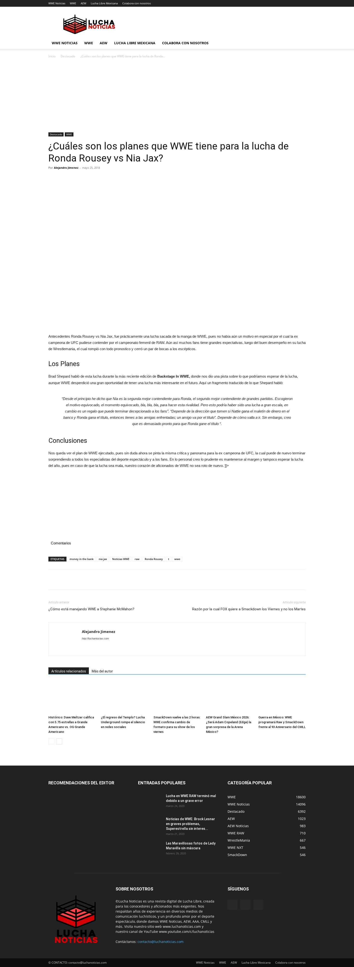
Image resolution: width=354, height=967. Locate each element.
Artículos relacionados (68, 671)
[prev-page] (51, 741)
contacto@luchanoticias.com (161, 941)
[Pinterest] (75, 178)
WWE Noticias (56, 3)
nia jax (103, 559)
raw (137, 559)
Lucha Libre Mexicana (104, 3)
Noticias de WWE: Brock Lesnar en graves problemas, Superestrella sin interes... (190, 824)
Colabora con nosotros (136, 3)
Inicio (51, 56)
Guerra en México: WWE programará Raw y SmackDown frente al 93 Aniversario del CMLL (282, 722)
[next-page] (59, 741)
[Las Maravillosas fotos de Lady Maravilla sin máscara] (150, 849)
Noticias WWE (120, 559)
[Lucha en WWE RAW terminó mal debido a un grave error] (150, 801)
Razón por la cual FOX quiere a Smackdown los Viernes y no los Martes (249, 609)
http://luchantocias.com (95, 638)
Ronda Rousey (154, 559)
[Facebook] (53, 178)
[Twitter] (64, 178)
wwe (177, 559)
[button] (300, 43)
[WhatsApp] (86, 178)
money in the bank (81, 559)
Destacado (68, 56)
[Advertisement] (177, 96)
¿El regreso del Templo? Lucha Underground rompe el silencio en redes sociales (123, 722)
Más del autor (102, 671)
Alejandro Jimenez (66, 167)
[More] (98, 178)
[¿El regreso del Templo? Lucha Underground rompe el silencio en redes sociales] (124, 697)
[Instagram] (245, 904)
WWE (73, 3)
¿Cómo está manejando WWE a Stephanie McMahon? (91, 609)
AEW (83, 3)
